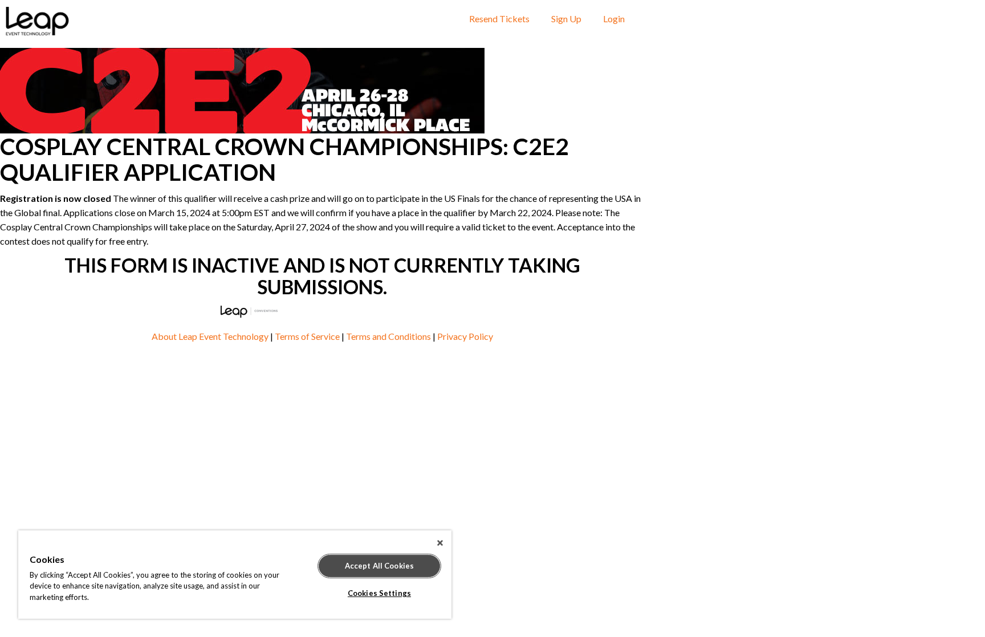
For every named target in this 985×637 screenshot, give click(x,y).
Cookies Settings (379, 593)
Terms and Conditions (388, 336)
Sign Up (566, 18)
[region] (234, 574)
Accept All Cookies (379, 565)
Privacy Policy (465, 336)
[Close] (440, 542)
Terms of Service (307, 336)
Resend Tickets (499, 18)
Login (614, 18)
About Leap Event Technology (210, 336)
